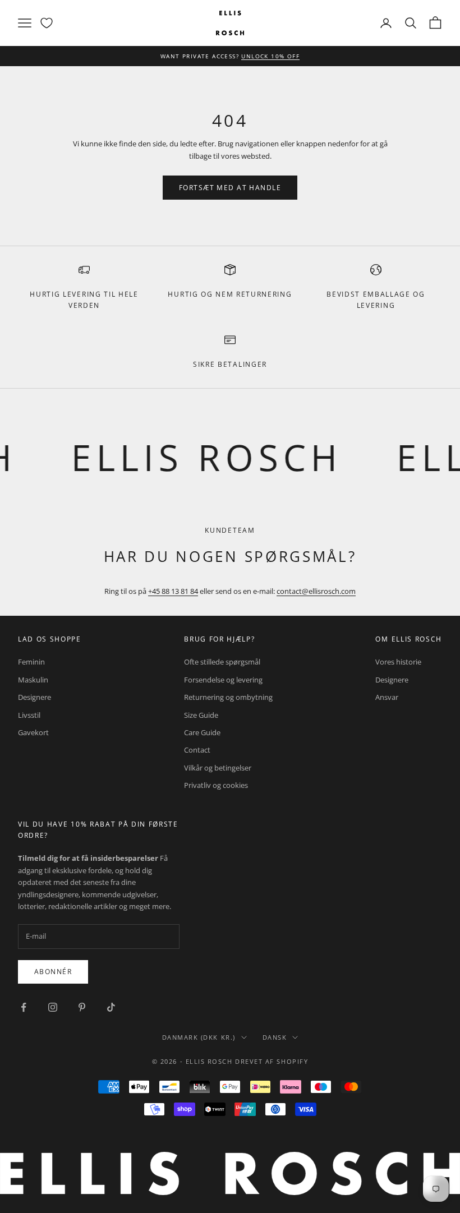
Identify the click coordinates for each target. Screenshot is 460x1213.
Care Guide (202, 732)
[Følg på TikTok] (111, 1007)
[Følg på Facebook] (23, 1007)
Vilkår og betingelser (217, 768)
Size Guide (201, 715)
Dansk (275, 1037)
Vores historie (398, 662)
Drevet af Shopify (271, 1061)
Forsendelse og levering (223, 680)
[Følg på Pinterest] (82, 1007)
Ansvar (386, 697)
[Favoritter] (46, 23)
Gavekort (33, 732)
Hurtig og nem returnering (230, 294)
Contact (197, 750)
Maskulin (33, 680)
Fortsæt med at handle (230, 187)
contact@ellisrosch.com (316, 591)
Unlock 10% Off (270, 56)
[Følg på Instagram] (52, 1007)
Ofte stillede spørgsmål (222, 662)
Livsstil (29, 715)
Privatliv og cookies (216, 785)
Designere (34, 697)
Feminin (31, 662)
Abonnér (53, 971)
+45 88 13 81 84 (173, 591)
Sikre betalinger (230, 364)
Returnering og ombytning (228, 697)
